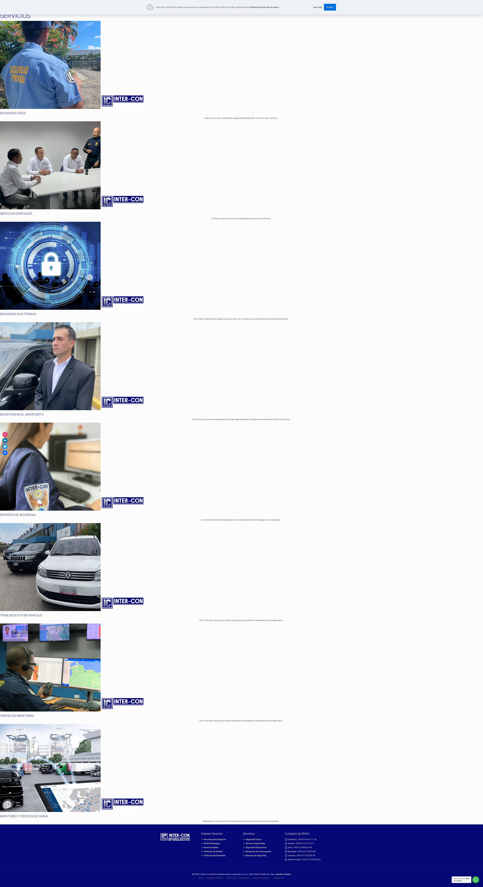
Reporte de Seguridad (256, 855)
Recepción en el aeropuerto (258, 851)
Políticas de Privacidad (214, 855)
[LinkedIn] (5, 440)
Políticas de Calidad (213, 851)
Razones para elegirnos (215, 839)
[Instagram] (5, 434)
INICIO (201, 878)
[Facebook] (5, 452)
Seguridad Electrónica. (256, 847)
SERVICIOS (244, 878)
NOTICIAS (232, 878)
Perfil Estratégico (212, 843)
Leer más (317, 7)
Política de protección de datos (264, 7)
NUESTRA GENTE (261, 878)
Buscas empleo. (211, 847)
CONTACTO (279, 878)
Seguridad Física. (254, 839)
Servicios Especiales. (255, 843)
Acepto (330, 7)
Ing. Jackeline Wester (281, 874)
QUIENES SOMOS (215, 878)
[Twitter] (5, 446)
